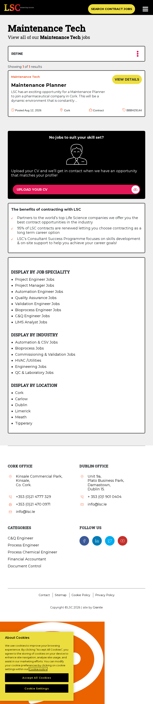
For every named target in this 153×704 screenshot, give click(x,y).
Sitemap (61, 595)
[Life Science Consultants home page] (19, 7)
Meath (21, 417)
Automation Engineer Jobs (39, 291)
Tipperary (23, 423)
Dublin (21, 405)
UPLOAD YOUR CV (32, 190)
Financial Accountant (27, 559)
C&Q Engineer (20, 538)
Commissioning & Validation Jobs (45, 354)
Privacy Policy (105, 595)
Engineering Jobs (30, 366)
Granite (98, 607)
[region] (37, 666)
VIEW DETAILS (127, 79)
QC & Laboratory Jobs (34, 372)
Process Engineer (23, 545)
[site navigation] (145, 9)
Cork (19, 393)
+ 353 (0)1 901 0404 (105, 497)
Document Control (24, 566)
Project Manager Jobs (34, 285)
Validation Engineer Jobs (37, 304)
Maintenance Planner (38, 85)
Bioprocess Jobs (29, 348)
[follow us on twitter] (110, 540)
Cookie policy (38, 669)
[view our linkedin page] (97, 540)
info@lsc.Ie (25, 512)
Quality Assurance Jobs (36, 298)
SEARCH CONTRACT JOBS (111, 9)
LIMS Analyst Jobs (31, 322)
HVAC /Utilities (28, 360)
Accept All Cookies (36, 677)
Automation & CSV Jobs (36, 342)
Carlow (21, 399)
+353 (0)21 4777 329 (33, 497)
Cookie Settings (37, 688)
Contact (44, 595)
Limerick (23, 411)
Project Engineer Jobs (34, 279)
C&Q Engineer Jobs (32, 316)
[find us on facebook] (84, 540)
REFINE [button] (17, 54)
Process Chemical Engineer (32, 552)
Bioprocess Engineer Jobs (38, 310)
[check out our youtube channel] (122, 540)
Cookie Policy (81, 595)
